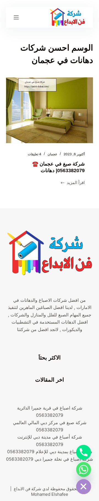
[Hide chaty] (83, 486)
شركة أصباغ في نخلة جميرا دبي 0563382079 (49, 459)
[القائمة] (16, 17)
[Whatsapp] (83, 469)
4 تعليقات (34, 154)
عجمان (52, 154)
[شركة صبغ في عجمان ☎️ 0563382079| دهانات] (49, 110)
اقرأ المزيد (72, 183)
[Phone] (83, 452)
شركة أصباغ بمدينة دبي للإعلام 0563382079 (49, 451)
